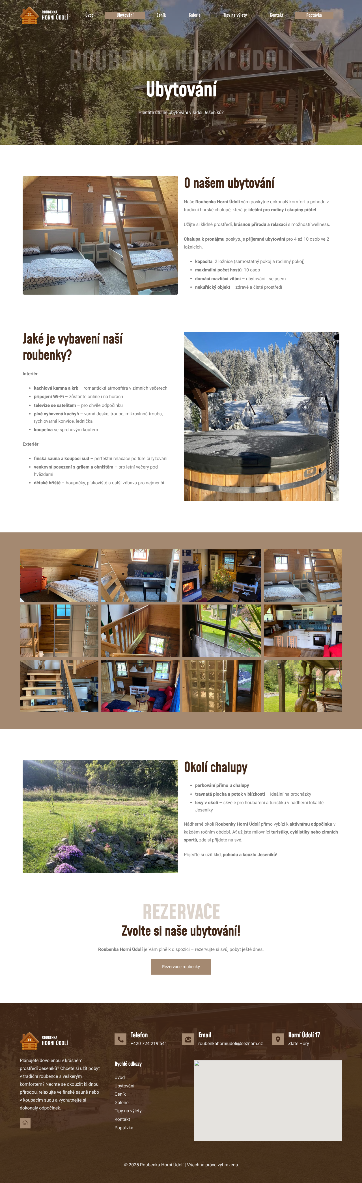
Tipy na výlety (235, 15)
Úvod (89, 15)
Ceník (161, 15)
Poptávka (314, 15)
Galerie (195, 15)
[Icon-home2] (25, 1123)
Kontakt (276, 15)
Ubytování (125, 15)
